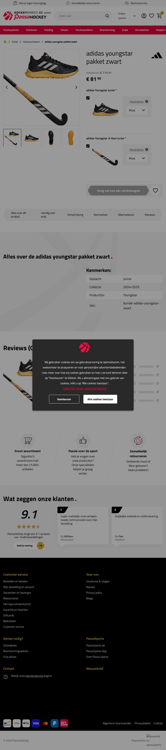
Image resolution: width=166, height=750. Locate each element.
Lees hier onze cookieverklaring (84, 388)
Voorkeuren (64, 399)
